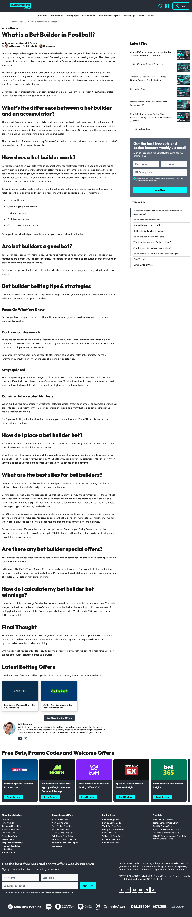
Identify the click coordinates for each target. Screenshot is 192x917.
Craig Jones (49, 46)
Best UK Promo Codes (163, 826)
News (141, 15)
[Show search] (160, 6)
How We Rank (8, 822)
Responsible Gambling (12, 842)
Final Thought (140, 259)
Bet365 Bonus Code (111, 822)
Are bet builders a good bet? (147, 225)
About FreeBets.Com (12, 815)
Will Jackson (15, 46)
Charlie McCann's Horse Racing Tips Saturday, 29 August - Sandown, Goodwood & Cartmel (150, 117)
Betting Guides (10, 27)
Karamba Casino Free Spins (65, 842)
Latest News (8, 849)
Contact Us (7, 819)
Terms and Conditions (12, 826)
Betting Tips (129, 15)
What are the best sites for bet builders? (152, 242)
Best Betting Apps (110, 819)
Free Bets (42, 15)
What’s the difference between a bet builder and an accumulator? (158, 212)
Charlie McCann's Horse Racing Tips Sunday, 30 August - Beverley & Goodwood (150, 53)
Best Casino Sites (60, 819)
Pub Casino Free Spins (62, 836)
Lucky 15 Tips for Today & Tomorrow (147, 64)
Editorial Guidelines (11, 829)
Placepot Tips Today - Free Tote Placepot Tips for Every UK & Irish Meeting (149, 78)
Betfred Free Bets (110, 832)
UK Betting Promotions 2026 (166, 832)
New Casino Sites (60, 822)
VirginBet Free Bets (111, 826)
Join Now (160, 189)
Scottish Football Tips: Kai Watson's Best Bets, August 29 (148, 103)
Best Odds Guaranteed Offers (167, 829)
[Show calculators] (167, 6)
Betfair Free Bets (110, 842)
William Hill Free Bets (112, 836)
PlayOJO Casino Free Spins (64, 839)
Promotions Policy (10, 836)
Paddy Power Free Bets (113, 829)
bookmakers (52, 165)
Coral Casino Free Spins (63, 832)
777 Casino (57, 846)
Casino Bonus (88, 15)
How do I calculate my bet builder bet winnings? (156, 253)
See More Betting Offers (59, 717)
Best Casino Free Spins (63, 826)
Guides (151, 15)
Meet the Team (9, 852)
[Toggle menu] (3, 6)
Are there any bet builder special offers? (152, 248)
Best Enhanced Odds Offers (166, 822)
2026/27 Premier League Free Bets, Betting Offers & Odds (169, 837)
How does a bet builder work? (147, 219)
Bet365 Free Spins (60, 829)
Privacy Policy (8, 832)
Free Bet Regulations (11, 846)
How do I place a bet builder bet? (149, 236)
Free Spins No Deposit (109, 15)
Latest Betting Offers (143, 264)
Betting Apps (72, 15)
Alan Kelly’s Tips (137, 89)
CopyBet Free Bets (111, 839)
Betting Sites (57, 15)
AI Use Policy (8, 839)
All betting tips (142, 129)
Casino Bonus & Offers (62, 815)
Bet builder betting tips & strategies (150, 231)
